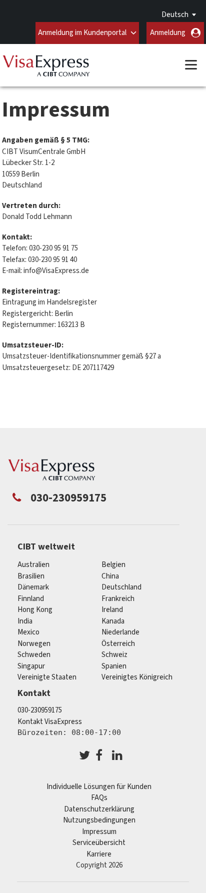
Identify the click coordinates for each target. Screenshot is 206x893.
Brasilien (31, 576)
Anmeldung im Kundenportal (82, 33)
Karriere (99, 854)
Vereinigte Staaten (47, 677)
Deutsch (175, 15)
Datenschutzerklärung (99, 809)
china (110, 576)
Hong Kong (35, 609)
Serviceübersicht (99, 843)
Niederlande (121, 632)
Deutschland (122, 587)
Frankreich (118, 599)
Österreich (118, 643)
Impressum (99, 831)
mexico (29, 632)
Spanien (114, 666)
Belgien (114, 565)
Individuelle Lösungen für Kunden (99, 787)
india (25, 621)
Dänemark (33, 587)
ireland (112, 609)
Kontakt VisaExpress (50, 721)
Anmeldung (168, 33)
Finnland (31, 599)
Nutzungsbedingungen (99, 820)
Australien (34, 565)
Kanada (113, 621)
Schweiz (115, 655)
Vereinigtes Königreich (137, 677)
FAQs (99, 797)
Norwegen (34, 643)
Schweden (34, 655)
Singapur (31, 666)
